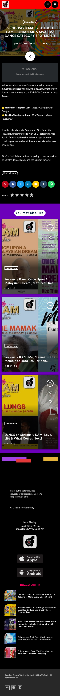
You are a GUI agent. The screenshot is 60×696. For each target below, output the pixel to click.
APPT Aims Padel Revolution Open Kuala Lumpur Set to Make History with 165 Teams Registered (37, 624)
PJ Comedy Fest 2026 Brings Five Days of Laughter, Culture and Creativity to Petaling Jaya (37, 609)
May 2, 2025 (21, 43)
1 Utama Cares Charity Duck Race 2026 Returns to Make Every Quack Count (36, 595)
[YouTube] (7, 688)
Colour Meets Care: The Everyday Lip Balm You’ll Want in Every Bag (35, 652)
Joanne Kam (30, 21)
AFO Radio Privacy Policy (22, 508)
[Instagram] (13, 688)
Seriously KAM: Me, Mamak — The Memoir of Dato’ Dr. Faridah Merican (30, 360)
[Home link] (5, 4)
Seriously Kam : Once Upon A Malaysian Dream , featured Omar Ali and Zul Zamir (29, 283)
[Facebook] (20, 688)
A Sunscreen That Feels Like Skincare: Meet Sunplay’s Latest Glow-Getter (35, 638)
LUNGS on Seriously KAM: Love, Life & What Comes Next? (28, 436)
